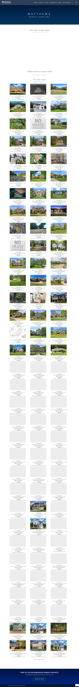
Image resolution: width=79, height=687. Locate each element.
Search (36, 2)
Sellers (46, 2)
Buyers (41, 2)
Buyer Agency (66, 2)
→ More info (18, 98)
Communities (53, 2)
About (59, 2)
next (43, 81)
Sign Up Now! (39, 679)
